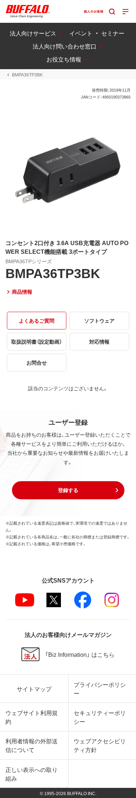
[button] (68, 490)
